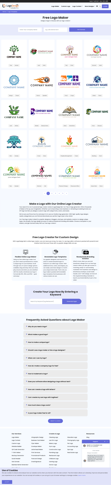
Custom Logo (65, 6)
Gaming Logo (53, 462)
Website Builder (17, 446)
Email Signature (36, 462)
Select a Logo (55, 421)
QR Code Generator (18, 449)
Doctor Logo (53, 465)
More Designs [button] (89, 6)
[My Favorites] (97, 6)
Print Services (35, 452)
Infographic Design (37, 437)
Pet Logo (70, 443)
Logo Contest (16, 440)
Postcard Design (36, 459)
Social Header (16, 459)
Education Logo (72, 437)
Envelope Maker (36, 446)
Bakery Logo (53, 443)
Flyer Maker (35, 443)
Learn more (81, 475)
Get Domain (15, 462)
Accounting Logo (72, 446)
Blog (87, 437)
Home (4, 12)
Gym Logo (52, 446)
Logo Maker (55, 6)
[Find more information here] (96, 461)
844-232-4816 (104, 1)
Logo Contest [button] (77, 6)
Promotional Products (38, 455)
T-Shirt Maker (16, 452)
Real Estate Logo (72, 452)
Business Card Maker (38, 440)
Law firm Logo (53, 440)
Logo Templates (12, 12)
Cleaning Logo (53, 437)
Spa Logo (70, 449)
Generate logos (72, 301)
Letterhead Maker (37, 449)
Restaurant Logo (54, 455)
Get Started (81, 30)
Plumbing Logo (53, 452)
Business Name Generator (20, 465)
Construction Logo (55, 449)
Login (105, 6)
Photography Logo (73, 440)
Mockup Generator (18, 455)
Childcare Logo (54, 459)
